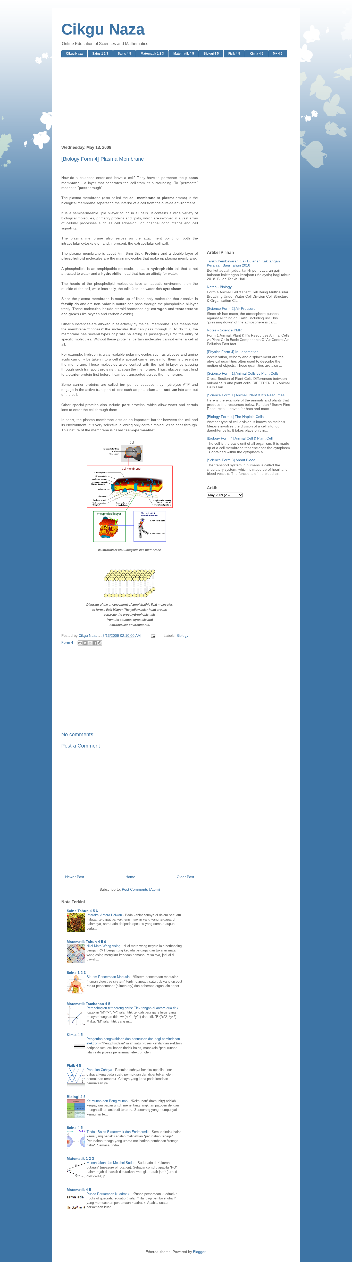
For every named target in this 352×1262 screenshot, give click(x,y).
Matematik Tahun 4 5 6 (86, 942)
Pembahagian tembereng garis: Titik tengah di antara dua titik (133, 1008)
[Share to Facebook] (94, 643)
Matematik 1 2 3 (152, 53)
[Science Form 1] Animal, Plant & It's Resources (245, 395)
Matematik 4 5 (183, 53)
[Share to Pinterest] (99, 643)
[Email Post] (152, 635)
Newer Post (74, 877)
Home (130, 877)
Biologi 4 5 (211, 53)
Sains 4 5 (124, 53)
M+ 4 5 (277, 53)
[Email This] (80, 643)
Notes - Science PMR (224, 330)
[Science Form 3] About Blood (231, 460)
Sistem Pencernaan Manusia (109, 977)
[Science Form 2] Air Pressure (231, 308)
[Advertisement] (176, 101)
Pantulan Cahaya (100, 1070)
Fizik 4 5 (234, 53)
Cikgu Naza (103, 29)
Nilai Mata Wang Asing (104, 946)
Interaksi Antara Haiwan (105, 915)
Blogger (199, 1252)
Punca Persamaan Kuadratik (108, 1194)
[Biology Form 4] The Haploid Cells (235, 417)
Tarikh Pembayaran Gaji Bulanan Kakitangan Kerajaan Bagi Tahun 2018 (243, 263)
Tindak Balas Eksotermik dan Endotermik (118, 1132)
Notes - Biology (219, 287)
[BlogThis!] (85, 643)
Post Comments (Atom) (141, 889)
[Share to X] (90, 643)
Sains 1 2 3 (100, 53)
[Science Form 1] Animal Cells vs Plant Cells (243, 373)
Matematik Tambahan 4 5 (88, 1004)
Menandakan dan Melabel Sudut (111, 1163)
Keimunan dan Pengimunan (108, 1101)
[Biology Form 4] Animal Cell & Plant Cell (240, 438)
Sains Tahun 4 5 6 (82, 911)
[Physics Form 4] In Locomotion (232, 352)
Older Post (185, 877)
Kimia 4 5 (256, 53)
